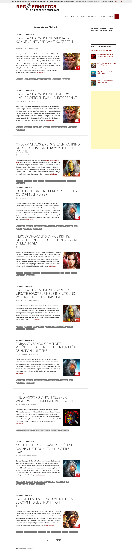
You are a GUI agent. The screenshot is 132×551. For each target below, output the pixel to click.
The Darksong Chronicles (41, 430)
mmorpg (32, 79)
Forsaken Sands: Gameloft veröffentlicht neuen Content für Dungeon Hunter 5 (46, 347)
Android (82, 16)
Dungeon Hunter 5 (40, 226)
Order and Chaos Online (59, 127)
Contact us (101, 16)
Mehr (115, 1)
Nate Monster (27, 430)
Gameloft (28, 127)
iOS (77, 16)
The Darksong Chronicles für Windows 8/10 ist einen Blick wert (44, 399)
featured (51, 226)
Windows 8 (66, 79)
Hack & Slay (69, 226)
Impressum (110, 16)
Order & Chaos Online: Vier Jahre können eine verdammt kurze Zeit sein (44, 41)
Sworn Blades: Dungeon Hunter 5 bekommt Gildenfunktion (44, 500)
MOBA (67, 273)
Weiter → (59, 540)
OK (121, 1)
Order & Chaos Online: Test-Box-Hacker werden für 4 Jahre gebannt (46, 95)
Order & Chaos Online (44, 79)
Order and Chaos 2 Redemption (55, 181)
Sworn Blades (56, 532)
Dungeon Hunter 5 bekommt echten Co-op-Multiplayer (46, 192)
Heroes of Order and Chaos (50, 273)
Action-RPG (20, 226)
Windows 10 (56, 79)
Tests (72, 16)
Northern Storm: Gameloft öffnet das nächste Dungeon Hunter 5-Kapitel (45, 448)
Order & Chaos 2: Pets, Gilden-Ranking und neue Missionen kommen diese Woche (48, 147)
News (66, 16)
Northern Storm (22, 484)
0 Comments (34, 49)
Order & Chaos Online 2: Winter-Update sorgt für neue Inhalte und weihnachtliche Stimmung (45, 293)
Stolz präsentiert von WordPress (24, 548)
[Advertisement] (105, 120)
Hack (35, 127)
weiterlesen (41, 72)
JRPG (18, 430)
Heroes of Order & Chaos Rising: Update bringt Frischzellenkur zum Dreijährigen (46, 239)
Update (19, 228)
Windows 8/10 (92, 16)
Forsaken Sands (53, 380)
